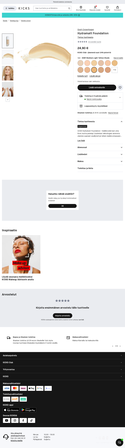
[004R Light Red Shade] (108, 63)
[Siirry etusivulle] (24, 8)
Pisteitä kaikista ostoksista (62, 2)
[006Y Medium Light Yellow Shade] (94, 70)
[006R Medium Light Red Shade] (87, 70)
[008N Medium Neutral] (101, 70)
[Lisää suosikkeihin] (120, 87)
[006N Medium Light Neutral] (80, 70)
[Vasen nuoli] (113, 346)
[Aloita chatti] (119, 442)
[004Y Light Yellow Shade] (115, 63)
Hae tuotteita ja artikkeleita (46, 8)
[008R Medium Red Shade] (108, 70)
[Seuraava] (8, 100)
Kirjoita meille (16, 441)
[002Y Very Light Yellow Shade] (94, 63)
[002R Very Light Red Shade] (87, 63)
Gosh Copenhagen (86, 29)
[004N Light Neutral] (101, 63)
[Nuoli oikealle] (120, 346)
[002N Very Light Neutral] (80, 63)
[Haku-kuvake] (69, 8)
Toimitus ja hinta (85, 168)
